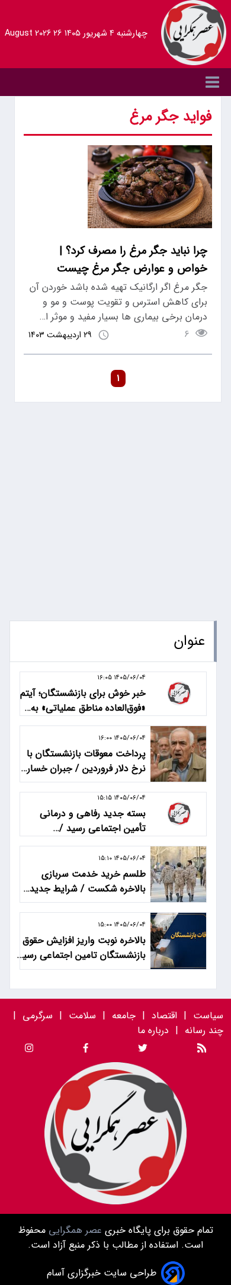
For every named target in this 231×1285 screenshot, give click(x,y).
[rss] (202, 1050)
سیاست (208, 1015)
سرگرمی (38, 1015)
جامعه (124, 1015)
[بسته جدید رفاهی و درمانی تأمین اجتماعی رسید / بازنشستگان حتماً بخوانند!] (178, 814)
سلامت (82, 1015)
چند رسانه (204, 1030)
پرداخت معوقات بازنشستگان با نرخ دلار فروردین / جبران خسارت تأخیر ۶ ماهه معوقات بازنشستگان (82, 761)
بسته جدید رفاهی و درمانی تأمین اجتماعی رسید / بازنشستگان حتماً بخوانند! (93, 821)
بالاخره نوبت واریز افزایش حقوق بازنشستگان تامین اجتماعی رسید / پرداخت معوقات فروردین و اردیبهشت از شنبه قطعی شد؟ (82, 948)
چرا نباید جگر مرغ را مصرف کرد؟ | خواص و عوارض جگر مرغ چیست (132, 259)
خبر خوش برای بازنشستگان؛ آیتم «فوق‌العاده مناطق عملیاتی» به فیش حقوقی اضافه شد (83, 700)
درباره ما (154, 1030)
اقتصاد (164, 1015)
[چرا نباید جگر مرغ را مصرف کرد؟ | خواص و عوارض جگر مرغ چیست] (150, 225)
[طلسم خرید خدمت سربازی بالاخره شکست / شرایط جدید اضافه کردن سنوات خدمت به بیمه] (178, 874)
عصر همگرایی (74, 1230)
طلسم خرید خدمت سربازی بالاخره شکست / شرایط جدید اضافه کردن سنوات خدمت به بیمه (88, 881)
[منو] (115, 82)
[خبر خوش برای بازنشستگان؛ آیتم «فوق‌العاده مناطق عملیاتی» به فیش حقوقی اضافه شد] (178, 693)
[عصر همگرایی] (193, 32)
